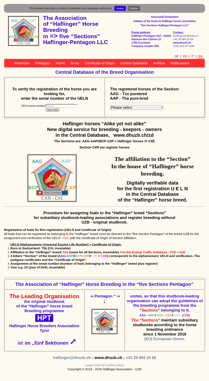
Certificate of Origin (100, 63)
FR (185, 56)
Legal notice (93, 365)
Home (60, 63)
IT (192, 56)
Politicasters (180, 63)
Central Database (134, 63)
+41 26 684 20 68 (183, 39)
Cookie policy (114, 365)
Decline (134, 8)
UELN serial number (33, 105)
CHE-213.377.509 (183, 46)
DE (177, 56)
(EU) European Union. (164, 339)
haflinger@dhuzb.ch (185, 35)
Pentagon (42, 63)
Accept (120, 8)
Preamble (22, 63)
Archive (159, 63)
